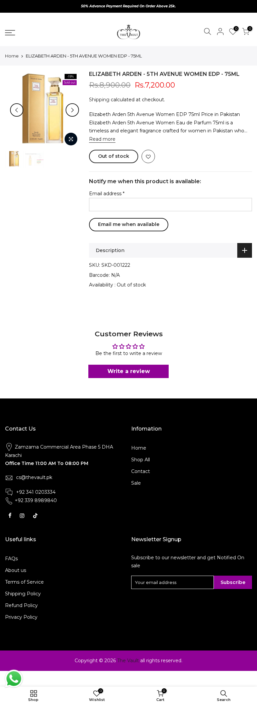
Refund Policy (21, 605)
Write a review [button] (128, 371)
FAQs (11, 559)
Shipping (99, 100)
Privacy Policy (21, 617)
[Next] (72, 110)
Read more (102, 139)
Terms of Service (24, 582)
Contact (140, 471)
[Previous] (16, 110)
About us (15, 570)
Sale (136, 483)
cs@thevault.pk (34, 477)
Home (12, 55)
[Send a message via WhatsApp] (13, 678)
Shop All (140, 460)
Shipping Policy (23, 594)
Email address (106, 194)
